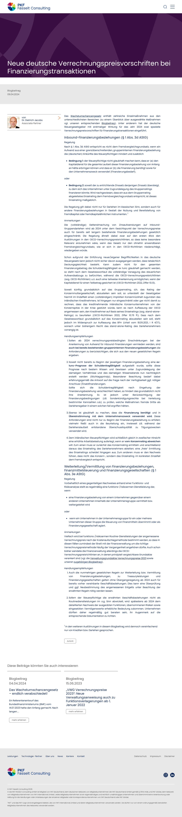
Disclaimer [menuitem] (169, 756)
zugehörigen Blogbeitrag (88, 562)
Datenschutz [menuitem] (140, 756)
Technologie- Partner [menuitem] (31, 756)
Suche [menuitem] (165, 6)
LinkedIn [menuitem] (172, 775)
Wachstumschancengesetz (86, 116)
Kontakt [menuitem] (81, 756)
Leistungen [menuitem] (12, 756)
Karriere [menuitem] (70, 756)
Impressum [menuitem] (155, 756)
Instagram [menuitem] (166, 775)
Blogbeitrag (108, 123)
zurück (70, 641)
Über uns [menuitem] (50, 756)
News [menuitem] (60, 756)
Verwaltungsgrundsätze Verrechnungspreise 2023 (118, 558)
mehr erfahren (19, 720)
